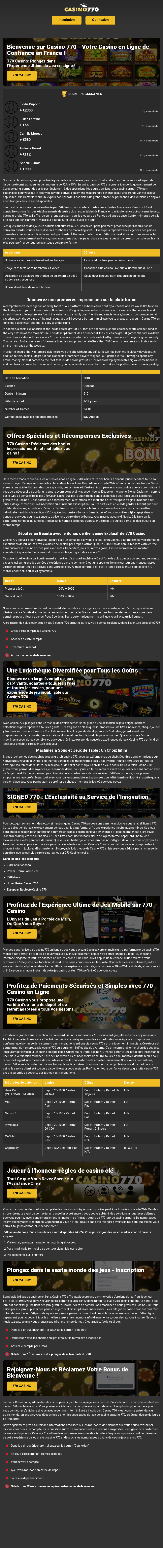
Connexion (100, 19)
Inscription (67, 19)
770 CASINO (22, 75)
